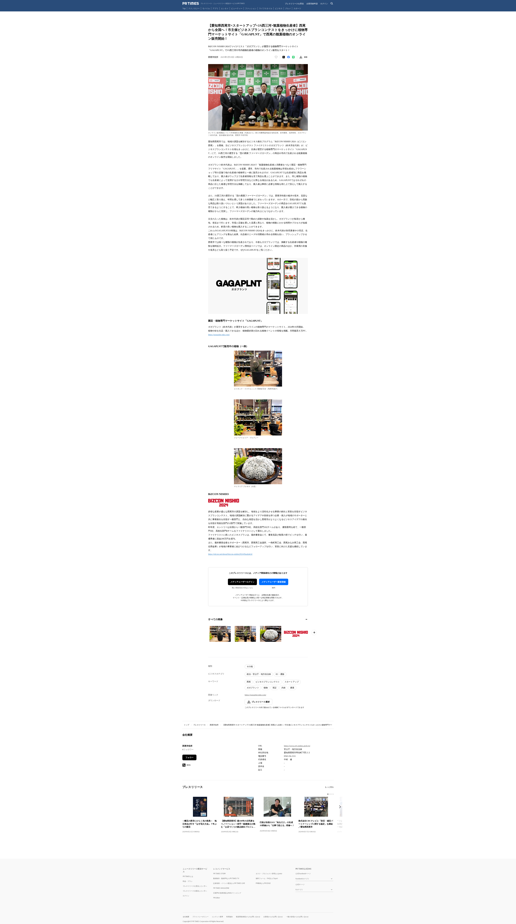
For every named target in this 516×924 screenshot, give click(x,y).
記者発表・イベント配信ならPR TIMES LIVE (229, 883)
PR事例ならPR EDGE (263, 883)
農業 (292, 688)
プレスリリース (199, 725)
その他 (250, 666)
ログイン (324, 3)
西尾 (249, 682)
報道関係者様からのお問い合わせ (248, 917)
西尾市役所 (214, 725)
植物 (266, 688)
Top (184, 8)
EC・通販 (280, 674)
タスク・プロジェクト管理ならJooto (269, 873)
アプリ (215, 8)
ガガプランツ (253, 688)
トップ (186, 725)
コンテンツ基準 (217, 917)
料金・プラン (187, 881)
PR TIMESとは (188, 876)
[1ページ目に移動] (306, 619)
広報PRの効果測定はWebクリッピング (227, 893)
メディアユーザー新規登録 (273, 582)
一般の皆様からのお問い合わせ (297, 917)
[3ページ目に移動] (330, 794)
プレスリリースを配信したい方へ (195, 891)
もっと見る (329, 787)
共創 (283, 688)
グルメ (288, 8)
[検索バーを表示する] (332, 3)
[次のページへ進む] (314, 632)
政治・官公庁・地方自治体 (259, 674)
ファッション (250, 8)
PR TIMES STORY (219, 873)
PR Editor (216, 898)
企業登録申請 (312, 3)
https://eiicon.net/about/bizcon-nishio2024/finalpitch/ (230, 554)
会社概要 (186, 917)
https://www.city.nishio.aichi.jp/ (297, 746)
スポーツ (297, 8)
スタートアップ (292, 682)
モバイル (206, 8)
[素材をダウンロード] (301, 57)
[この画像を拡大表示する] (220, 634)
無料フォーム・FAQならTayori (267, 878)
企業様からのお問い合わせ (273, 917)
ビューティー (236, 8)
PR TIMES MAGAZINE (221, 888)
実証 (275, 688)
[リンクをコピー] (306, 57)
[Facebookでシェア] (288, 57)
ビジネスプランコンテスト (268, 682)
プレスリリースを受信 (294, 3)
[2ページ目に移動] (307, 619)
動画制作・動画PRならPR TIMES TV (226, 878)
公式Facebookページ (303, 873)
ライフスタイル (265, 8)
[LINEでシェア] (293, 57)
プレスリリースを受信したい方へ (195, 886)
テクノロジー (194, 8)
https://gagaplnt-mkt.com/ (219, 335)
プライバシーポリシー (200, 917)
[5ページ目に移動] (333, 794)
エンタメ (224, 8)
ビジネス (278, 8)
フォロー (189, 757)
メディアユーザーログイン (242, 582)
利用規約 (229, 917)
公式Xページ (299, 884)
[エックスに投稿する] (284, 57)
